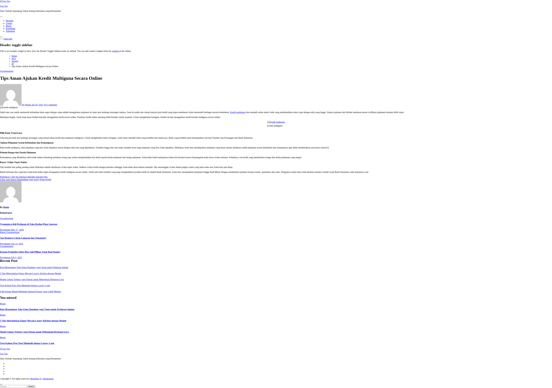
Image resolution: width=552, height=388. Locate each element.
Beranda (9, 21)
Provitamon (5, 230)
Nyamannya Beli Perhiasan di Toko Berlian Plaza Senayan (28, 224)
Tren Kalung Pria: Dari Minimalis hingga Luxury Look (25, 285)
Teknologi (10, 31)
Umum (9, 23)
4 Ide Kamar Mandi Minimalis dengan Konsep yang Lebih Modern (30, 291)
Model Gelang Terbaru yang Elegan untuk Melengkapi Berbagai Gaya (32, 279)
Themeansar (47, 379)
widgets (115, 51)
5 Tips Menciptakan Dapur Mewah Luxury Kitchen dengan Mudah (30, 273)
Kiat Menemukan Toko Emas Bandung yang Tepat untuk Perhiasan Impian (34, 267)
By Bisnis (27, 105)
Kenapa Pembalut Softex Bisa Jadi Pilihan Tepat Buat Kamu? (30, 252)
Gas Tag (4, 6)
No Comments (50, 105)
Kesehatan (10, 28)
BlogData (34, 379)
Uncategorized (6, 71)
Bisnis (8, 26)
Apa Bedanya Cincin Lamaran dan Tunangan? (23, 238)
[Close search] (1, 384)
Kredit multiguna (237, 112)
